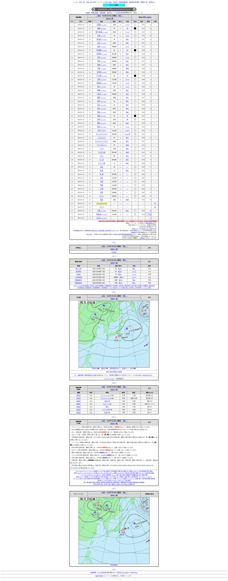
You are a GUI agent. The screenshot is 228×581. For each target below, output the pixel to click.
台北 (136, 236)
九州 (130, 473)
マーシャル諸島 (122, 478)
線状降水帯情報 (134, 2)
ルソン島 (124, 480)
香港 (78, 230)
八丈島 (125, 476)
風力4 (120, 271)
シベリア (83, 475)
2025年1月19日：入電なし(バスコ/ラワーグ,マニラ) (114, 9)
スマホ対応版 (118, 12)
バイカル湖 (111, 476)
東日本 (136, 476)
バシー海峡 (119, 476)
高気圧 (94, 368)
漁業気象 (102, 12)
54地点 (149, 17)
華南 (151, 471)
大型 (94, 484)
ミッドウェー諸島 (132, 478)
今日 (106, 2)
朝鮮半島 (144, 475)
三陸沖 (96, 286)
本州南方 (78, 271)
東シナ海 (78, 268)
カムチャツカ (81, 473)
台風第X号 (131, 484)
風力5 (120, 280)
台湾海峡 (108, 475)
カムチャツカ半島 (92, 473)
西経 (129, 480)
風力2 (120, 268)
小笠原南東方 (96, 287)
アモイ (113, 230)
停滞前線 (141, 482)
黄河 (134, 473)
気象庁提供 (98, 576)
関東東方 (102, 286)
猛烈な (114, 484)
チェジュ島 (114, 475)
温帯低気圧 (116, 482)
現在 (110, 2)
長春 (93, 230)
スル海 (89, 475)
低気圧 (103, 368)
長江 (140, 475)
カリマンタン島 (103, 473)
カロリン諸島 (112, 473)
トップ (75, 2)
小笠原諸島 (113, 471)
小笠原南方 (104, 287)
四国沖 (140, 286)
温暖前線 (123, 482)
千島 (120, 475)
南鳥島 (133, 232)
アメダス (104, 25)
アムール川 (105, 409)
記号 (135, 21)
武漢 (109, 230)
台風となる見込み (122, 484)
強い (102, 484)
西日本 (98, 476)
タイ (100, 475)
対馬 (77, 476)
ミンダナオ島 (106, 480)
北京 (96, 230)
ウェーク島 (101, 471)
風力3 (120, 283)
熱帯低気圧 (113, 368)
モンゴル (114, 480)
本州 (92, 478)
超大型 (98, 484)
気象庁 (121, 378)
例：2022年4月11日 (145, 375)
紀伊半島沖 (134, 286)
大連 (99, 230)
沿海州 (107, 471)
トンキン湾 (91, 476)
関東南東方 (78, 280)
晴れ (127, 39)
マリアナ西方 (121, 287)
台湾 (103, 475)
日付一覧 (82, 2)
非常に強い (107, 484)
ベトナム (149, 476)
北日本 (127, 473)
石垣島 (95, 471)
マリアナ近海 (112, 287)
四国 (152, 473)
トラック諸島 (83, 476)
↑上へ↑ (114, 242)
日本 (105, 401)
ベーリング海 (77, 478)
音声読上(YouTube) (123, 572)
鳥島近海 (152, 286)
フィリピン (142, 476)
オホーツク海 (77, 286)
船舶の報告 (94, 12)
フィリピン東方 (146, 287)
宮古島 (99, 480)
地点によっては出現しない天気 (142, 228)
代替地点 (142, 238)
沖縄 (119, 471)
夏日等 (115, 2)
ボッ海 (84, 478)
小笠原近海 (78, 277)
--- (127, 167)
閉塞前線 (135, 482)
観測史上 (152, 2)
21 (150, 214)
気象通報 (93, 572)
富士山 (89, 234)
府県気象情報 (123, 2)
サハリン (142, 473)
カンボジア (120, 473)
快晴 (127, 68)
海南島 (144, 471)
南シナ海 (135, 287)
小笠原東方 (87, 287)
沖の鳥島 (123, 471)
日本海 (78, 274)
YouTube (114, 252)
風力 (120, 21)
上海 (105, 230)
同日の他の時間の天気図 (114, 372)
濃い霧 (86, 482)
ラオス (119, 480)
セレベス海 (94, 475)
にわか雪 (127, 134)
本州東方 (115, 286)
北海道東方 (85, 286)
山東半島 (148, 473)
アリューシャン (106, 395)
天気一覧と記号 (91, 2)
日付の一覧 (109, 18)
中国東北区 (134, 475)
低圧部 (103, 482)
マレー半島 (112, 478)
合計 (131, 368)
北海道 (88, 478)
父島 (123, 475)
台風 (123, 368)
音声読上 (110, 12)
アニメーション (109, 378)
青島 (102, 230)
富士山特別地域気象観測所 (123, 234)
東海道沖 (127, 286)
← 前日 (98, 16)
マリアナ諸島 (104, 478)
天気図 (88, 12)
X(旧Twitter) (134, 572)
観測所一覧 (144, 2)
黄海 (139, 287)
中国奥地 (128, 475)
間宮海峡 (97, 478)
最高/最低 (149, 223)
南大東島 (148, 478)
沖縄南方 (146, 286)
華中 (147, 471)
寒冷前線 (129, 482)
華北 (107, 407)
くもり (127, 25)
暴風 (89, 482)
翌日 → (120, 16)
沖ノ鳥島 (130, 471)
